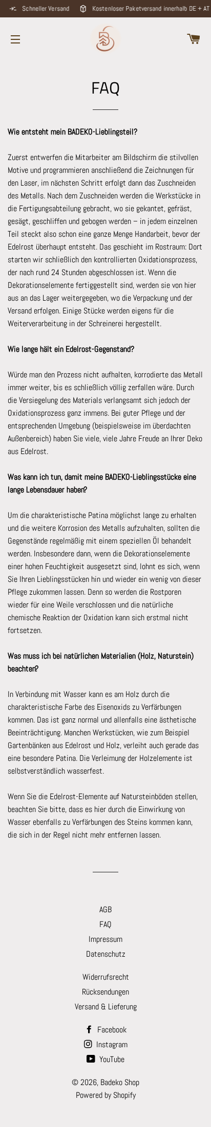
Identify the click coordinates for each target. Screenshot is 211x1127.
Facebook (110, 1029)
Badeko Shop (119, 1082)
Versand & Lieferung (106, 1006)
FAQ (105, 924)
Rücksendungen (105, 991)
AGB (105, 909)
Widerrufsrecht (105, 977)
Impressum (105, 939)
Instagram (111, 1044)
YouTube (110, 1059)
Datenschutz (105, 954)
